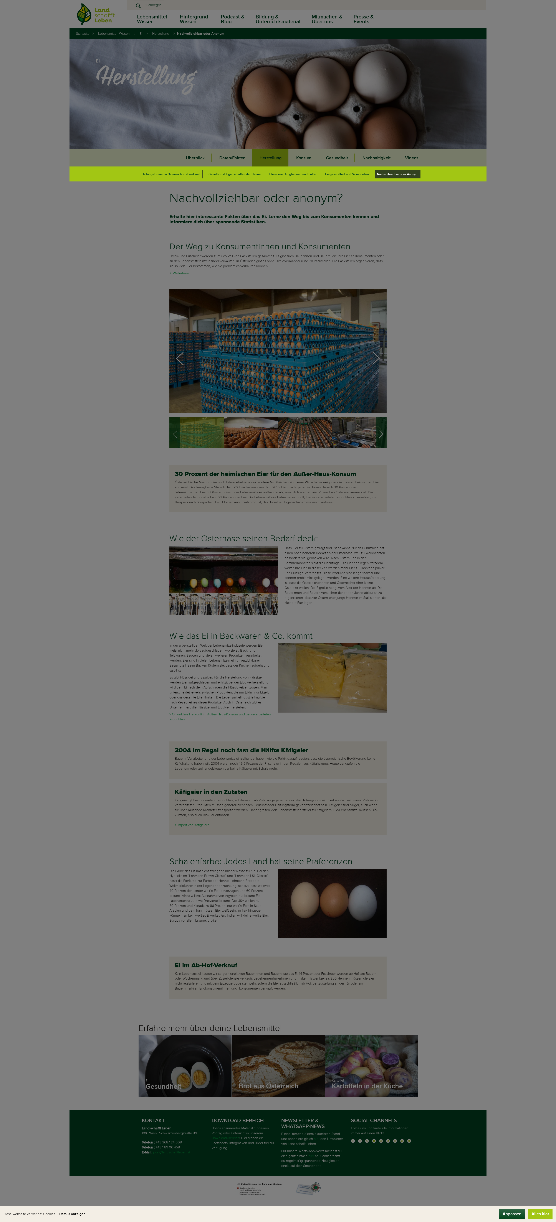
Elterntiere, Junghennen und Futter (292, 174)
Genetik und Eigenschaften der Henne (234, 174)
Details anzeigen (72, 1214)
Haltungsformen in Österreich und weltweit (171, 174)
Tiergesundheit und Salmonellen (347, 174)
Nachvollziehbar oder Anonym (397, 174)
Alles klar (540, 1214)
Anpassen (512, 1214)
